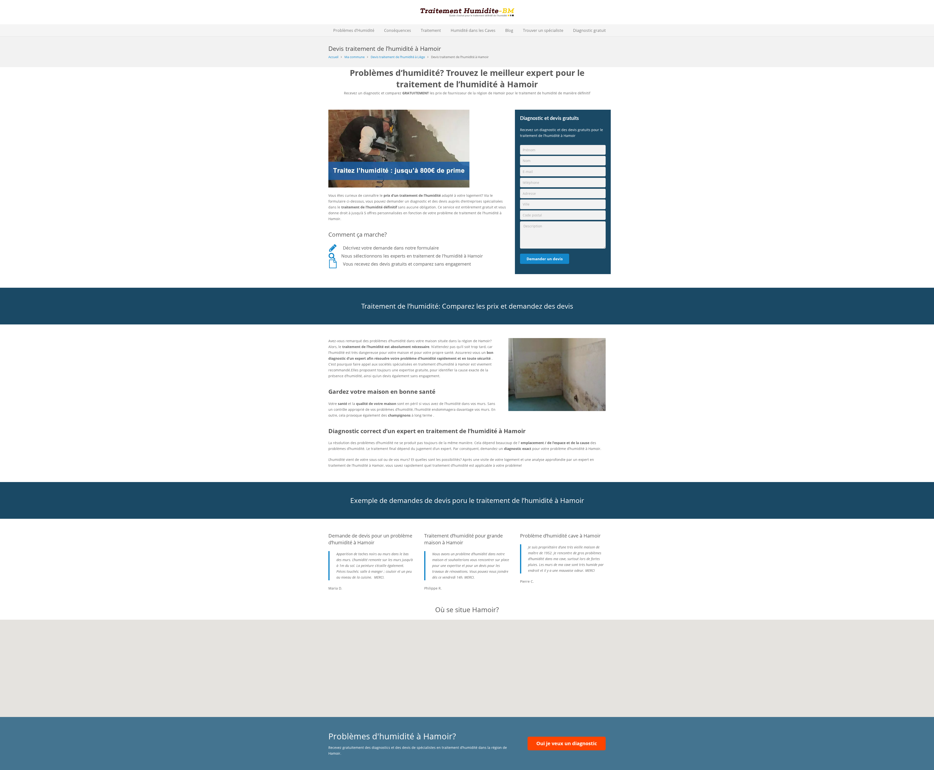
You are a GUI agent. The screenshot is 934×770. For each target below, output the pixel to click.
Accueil (333, 57)
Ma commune (354, 57)
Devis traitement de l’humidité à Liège (398, 57)
